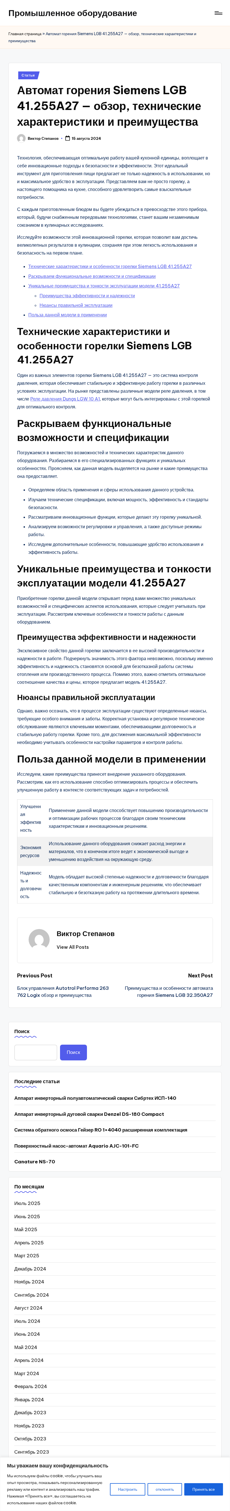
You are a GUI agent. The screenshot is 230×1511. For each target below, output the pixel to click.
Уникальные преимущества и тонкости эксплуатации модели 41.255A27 (104, 286)
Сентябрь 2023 (31, 1452)
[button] (73, 947)
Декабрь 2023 (30, 1412)
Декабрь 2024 (30, 1269)
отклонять (165, 1489)
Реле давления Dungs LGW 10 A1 (65, 399)
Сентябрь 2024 (31, 1295)
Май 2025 (25, 1229)
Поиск (21, 1031)
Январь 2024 (29, 1400)
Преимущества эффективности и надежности (87, 295)
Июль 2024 (27, 1321)
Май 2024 (25, 1347)
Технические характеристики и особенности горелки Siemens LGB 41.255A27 (110, 266)
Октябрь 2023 (30, 1439)
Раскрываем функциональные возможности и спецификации (92, 276)
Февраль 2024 (30, 1386)
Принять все (203, 1489)
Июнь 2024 (27, 1334)
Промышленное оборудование (72, 13)
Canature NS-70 (34, 1162)
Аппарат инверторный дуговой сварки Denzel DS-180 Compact (89, 1114)
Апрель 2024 (29, 1360)
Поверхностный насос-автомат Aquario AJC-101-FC (76, 1146)
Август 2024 (28, 1308)
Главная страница (25, 33)
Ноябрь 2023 (29, 1426)
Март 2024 (26, 1373)
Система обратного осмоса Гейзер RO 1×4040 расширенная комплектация (100, 1130)
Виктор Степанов (86, 933)
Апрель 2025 (29, 1243)
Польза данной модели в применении (67, 315)
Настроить (127, 1489)
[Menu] (218, 13)
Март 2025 (26, 1256)
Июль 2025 (27, 1203)
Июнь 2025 (27, 1216)
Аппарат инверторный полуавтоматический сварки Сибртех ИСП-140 (95, 1098)
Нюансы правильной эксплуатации (76, 305)
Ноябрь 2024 (29, 1282)
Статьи (28, 75)
